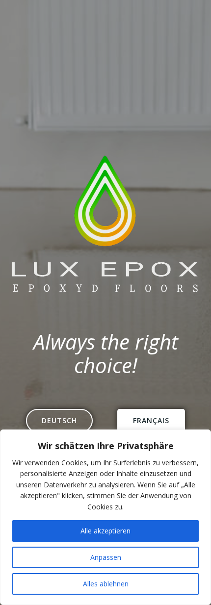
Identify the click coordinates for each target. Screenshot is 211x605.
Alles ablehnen (106, 583)
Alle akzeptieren (105, 530)
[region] (105, 517)
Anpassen (105, 557)
